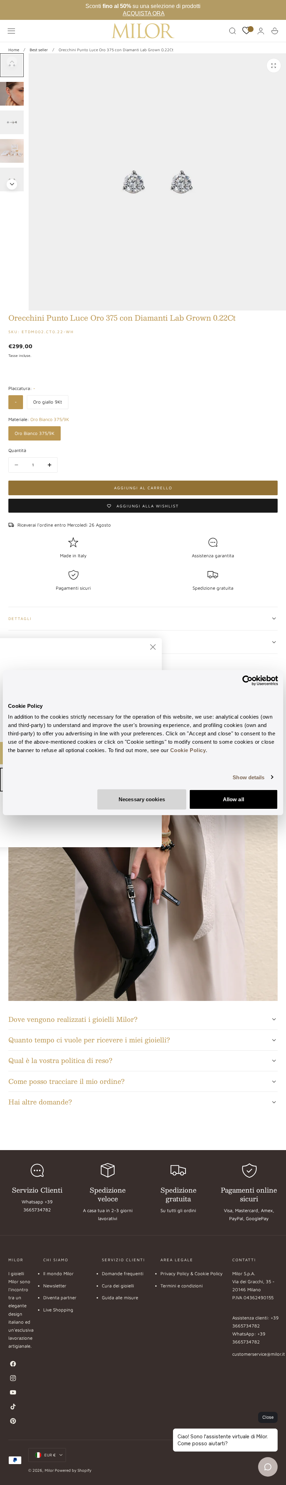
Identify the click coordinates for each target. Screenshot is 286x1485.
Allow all (233, 799)
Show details (248, 777)
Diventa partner (59, 1298)
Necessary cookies (142, 799)
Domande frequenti (122, 1273)
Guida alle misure (120, 1298)
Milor (49, 1470)
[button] (11, 31)
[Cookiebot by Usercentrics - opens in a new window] (247, 680)
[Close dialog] (172, 647)
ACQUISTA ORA (144, 13)
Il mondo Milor (58, 1273)
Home (13, 49)
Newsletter (54, 1285)
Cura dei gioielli (118, 1285)
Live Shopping (58, 1310)
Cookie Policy (188, 750)
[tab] (12, 94)
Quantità (17, 450)
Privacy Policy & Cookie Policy (191, 1273)
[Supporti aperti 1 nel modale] (273, 65)
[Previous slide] (12, 61)
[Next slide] (12, 184)
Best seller (39, 49)
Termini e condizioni (181, 1285)
